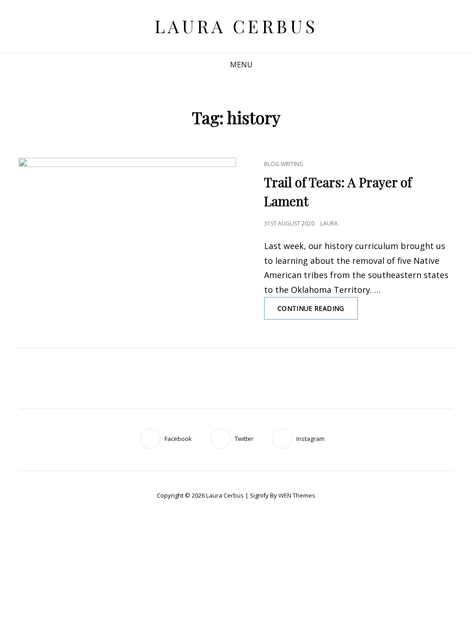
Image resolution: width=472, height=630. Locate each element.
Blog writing (283, 164)
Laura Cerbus (236, 26)
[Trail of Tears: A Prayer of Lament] (127, 221)
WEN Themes (296, 495)
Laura (329, 223)
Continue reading (317, 312)
